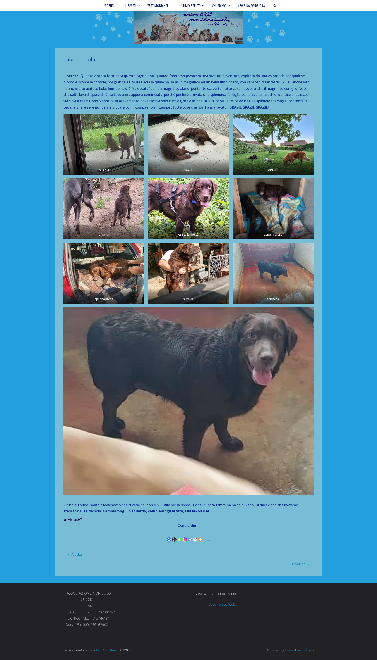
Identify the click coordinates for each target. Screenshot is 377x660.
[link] (275, 5)
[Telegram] (190, 536)
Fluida (288, 650)
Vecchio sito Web (222, 604)
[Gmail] (195, 536)
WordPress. (306, 650)
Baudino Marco (107, 650)
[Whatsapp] (179, 536)
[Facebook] (169, 536)
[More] (200, 536)
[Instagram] (185, 536)
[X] (174, 536)
